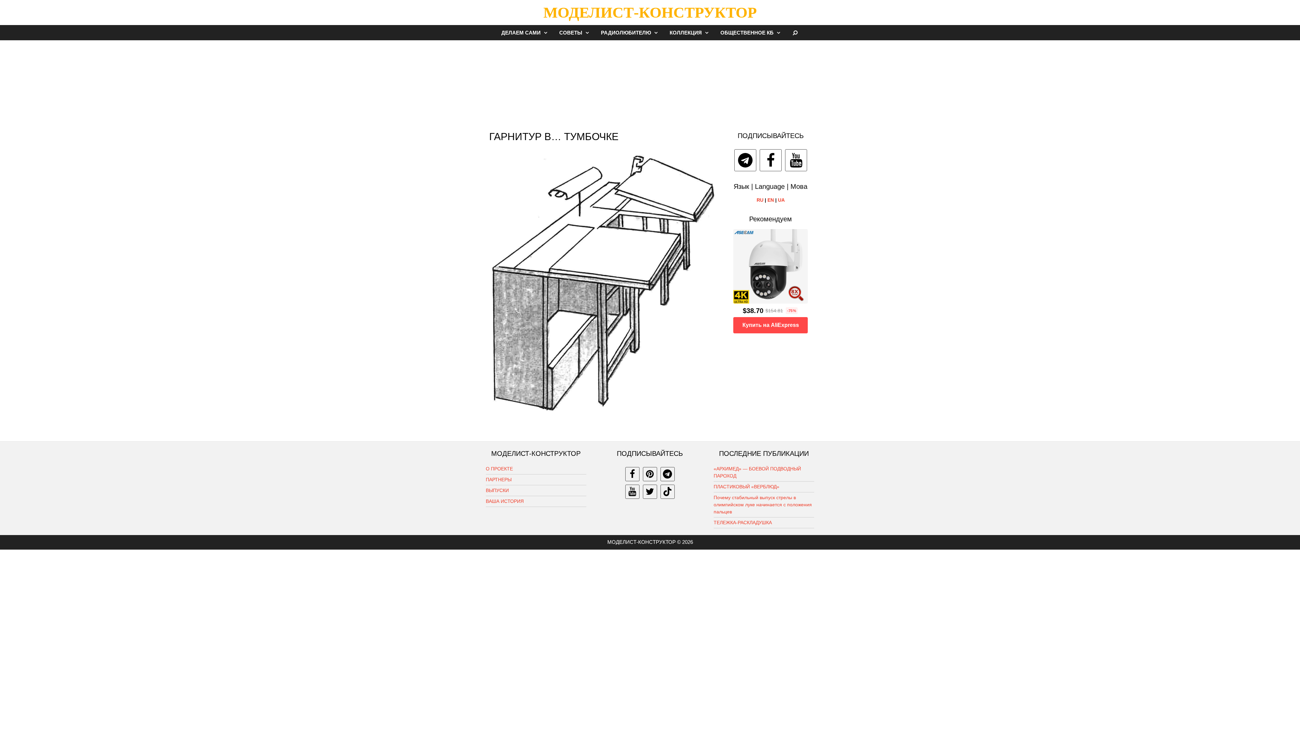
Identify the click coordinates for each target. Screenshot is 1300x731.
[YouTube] (796, 160)
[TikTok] (667, 492)
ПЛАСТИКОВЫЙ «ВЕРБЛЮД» (746, 486)
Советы (570, 33)
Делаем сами (521, 33)
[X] (650, 492)
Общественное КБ (747, 33)
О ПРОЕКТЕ (499, 468)
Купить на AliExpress (770, 325)
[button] (547, 32)
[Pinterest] (650, 474)
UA (781, 200)
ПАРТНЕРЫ (499, 479)
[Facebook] (771, 160)
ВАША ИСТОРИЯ (505, 501)
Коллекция (686, 33)
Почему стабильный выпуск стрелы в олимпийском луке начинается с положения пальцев (763, 504)
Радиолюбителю (626, 33)
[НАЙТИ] (795, 32)
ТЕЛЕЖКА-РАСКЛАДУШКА (743, 522)
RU (760, 200)
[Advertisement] (650, 82)
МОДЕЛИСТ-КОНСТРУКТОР (650, 12)
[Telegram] (745, 160)
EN (770, 200)
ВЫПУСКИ (497, 490)
